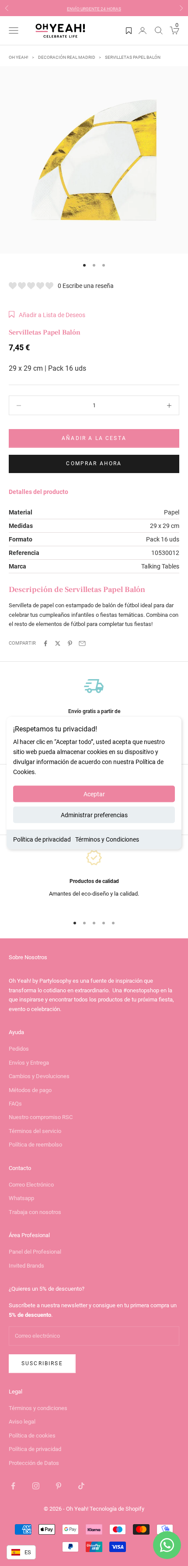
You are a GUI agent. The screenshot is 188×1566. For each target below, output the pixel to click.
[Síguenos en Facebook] (13, 1485)
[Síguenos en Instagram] (35, 1485)
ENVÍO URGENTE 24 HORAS (94, 7)
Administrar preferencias (94, 815)
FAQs (15, 1103)
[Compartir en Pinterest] (69, 643)
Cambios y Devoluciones (39, 1076)
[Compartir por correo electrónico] (82, 643)
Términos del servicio (35, 1131)
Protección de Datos (34, 1463)
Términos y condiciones (38, 1408)
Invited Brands (26, 1265)
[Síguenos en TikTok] (81, 1485)
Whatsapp (21, 1198)
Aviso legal (22, 1421)
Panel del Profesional (35, 1251)
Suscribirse (42, 1363)
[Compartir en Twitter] (57, 643)
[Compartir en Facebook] (45, 643)
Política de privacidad (42, 839)
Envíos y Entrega (29, 1062)
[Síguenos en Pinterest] (58, 1485)
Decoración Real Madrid (66, 57)
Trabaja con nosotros (35, 1212)
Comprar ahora (94, 463)
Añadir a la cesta (94, 438)
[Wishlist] (129, 30)
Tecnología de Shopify (117, 1508)
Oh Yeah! (18, 57)
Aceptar (94, 794)
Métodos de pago (30, 1090)
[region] (94, 705)
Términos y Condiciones (107, 839)
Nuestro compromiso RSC (41, 1117)
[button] (47, 315)
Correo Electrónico (31, 1184)
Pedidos (19, 1048)
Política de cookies (32, 1435)
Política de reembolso (35, 1144)
